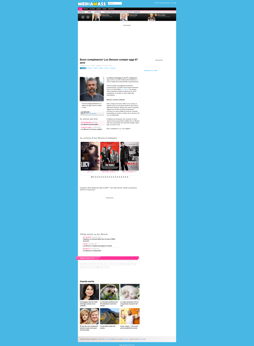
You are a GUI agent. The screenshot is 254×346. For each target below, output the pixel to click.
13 (115, 176)
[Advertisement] (127, 40)
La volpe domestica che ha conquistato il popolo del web (129, 303)
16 (121, 176)
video (94, 113)
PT (172, 3)
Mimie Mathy (161, 15)
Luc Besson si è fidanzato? (92, 250)
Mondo (98, 9)
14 (117, 176)
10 (109, 176)
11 (111, 176)
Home (80, 9)
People (85, 9)
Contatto (111, 9)
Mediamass (81, 12)
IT (170, 3)
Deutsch (106, 68)
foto (90, 113)
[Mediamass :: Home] (92, 4)
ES (165, 3)
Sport (104, 9)
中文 (175, 3)
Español (101, 68)
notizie (87, 113)
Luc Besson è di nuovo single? (91, 129)
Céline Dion (105, 15)
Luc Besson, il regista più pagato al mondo (97, 246)
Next (87, 17)
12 (113, 176)
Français (90, 68)
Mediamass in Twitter (150, 70)
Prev (83, 17)
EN (161, 3)
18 (125, 176)
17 (123, 176)
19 (127, 176)
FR (163, 3)
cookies (126, 339)
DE (168, 3)
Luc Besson (97, 12)
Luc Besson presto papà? (89, 124)
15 (119, 176)
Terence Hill (133, 15)
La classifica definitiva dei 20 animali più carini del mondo (109, 303)
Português (112, 68)
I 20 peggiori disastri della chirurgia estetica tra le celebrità (88, 303)
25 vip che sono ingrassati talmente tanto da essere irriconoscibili (89, 328)
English (95, 68)
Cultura (92, 9)
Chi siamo (108, 339)
